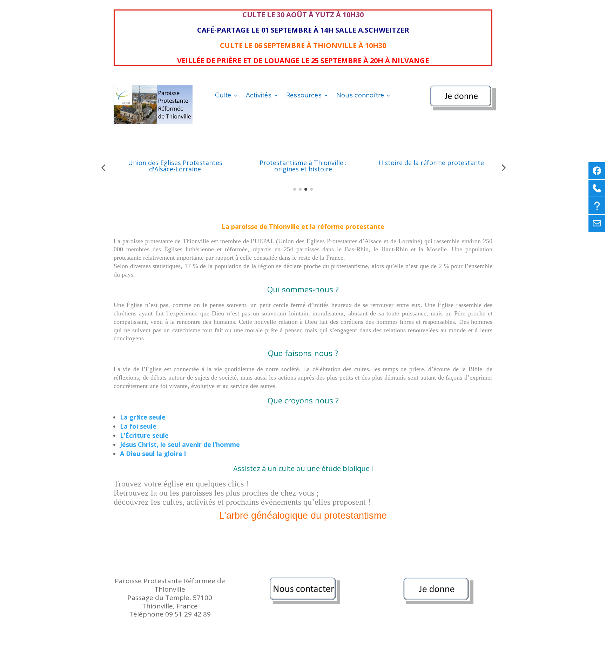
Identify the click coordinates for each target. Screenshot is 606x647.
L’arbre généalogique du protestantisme (303, 515)
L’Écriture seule (144, 435)
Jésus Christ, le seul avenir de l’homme (180, 444)
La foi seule (138, 426)
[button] (103, 167)
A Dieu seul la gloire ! (153, 453)
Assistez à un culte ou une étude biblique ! (303, 468)
